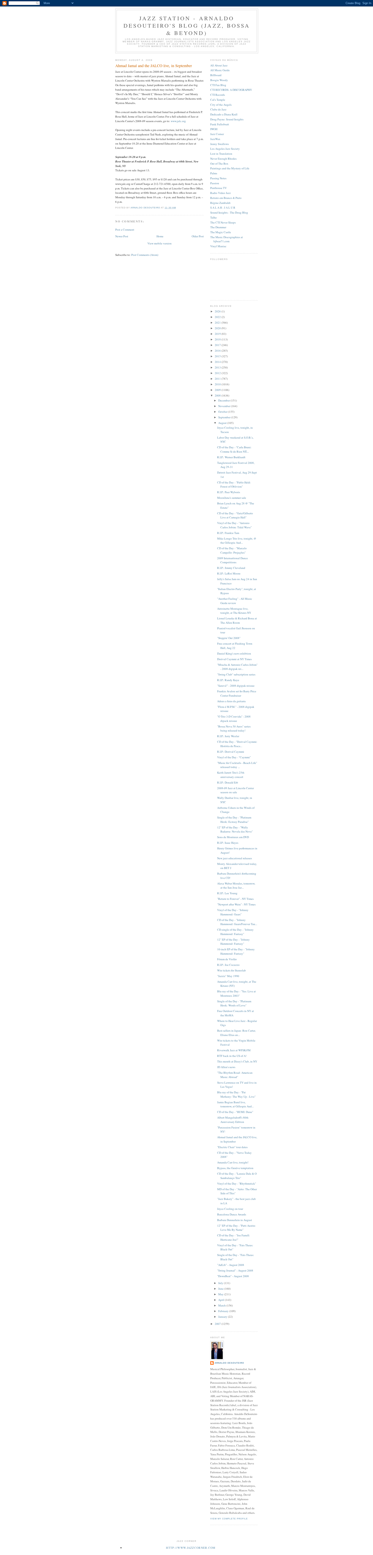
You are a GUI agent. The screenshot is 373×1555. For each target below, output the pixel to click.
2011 (218, 379)
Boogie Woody (219, 80)
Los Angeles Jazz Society (225, 149)
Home (159, 236)
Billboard (215, 75)
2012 (218, 373)
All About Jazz (219, 65)
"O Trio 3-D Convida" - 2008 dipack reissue (234, 719)
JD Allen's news (226, 1067)
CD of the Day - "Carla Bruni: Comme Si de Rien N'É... (234, 449)
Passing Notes (218, 178)
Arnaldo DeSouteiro (229, 1363)
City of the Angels (221, 105)
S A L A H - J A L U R (222, 207)
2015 (218, 356)
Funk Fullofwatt (219, 124)
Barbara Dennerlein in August (234, 1220)
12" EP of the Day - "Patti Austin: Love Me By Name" (236, 1228)
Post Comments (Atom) (144, 255)
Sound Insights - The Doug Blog (229, 212)
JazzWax (215, 139)
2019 (218, 334)
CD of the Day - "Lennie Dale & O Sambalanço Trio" (237, 1176)
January (223, 1317)
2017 (218, 345)
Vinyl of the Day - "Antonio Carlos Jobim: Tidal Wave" (234, 525)
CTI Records (217, 95)
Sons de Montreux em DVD (233, 837)
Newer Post (121, 236)
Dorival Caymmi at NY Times (234, 659)
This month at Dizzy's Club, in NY (237, 1061)
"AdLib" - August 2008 (230, 1265)
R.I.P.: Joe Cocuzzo (228, 965)
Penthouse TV (218, 188)
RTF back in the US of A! (232, 1056)
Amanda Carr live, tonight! (232, 1162)
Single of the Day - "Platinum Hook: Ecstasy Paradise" (234, 819)
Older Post (198, 236)
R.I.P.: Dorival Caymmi (230, 752)
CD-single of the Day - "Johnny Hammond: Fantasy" (235, 932)
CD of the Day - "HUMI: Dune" (235, 1112)
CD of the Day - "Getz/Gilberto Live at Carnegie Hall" (235, 515)
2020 (218, 328)
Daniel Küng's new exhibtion (234, 653)
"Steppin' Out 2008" (228, 638)
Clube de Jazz (218, 109)
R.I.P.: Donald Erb (227, 782)
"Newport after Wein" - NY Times (236, 904)
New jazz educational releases (234, 858)
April (221, 1300)
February (223, 1311)
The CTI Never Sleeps (223, 222)
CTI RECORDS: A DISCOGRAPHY (231, 90)
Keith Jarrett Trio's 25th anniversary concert (230, 775)
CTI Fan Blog (218, 85)
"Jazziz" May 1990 (228, 976)
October (223, 412)
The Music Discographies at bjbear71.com (226, 239)
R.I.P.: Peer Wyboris (228, 492)
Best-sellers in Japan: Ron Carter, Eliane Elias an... (236, 1033)
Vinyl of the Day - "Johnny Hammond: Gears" (232, 912)
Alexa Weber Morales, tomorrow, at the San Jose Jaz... (236, 885)
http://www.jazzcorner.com (191, 1548)
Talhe (213, 217)
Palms (213, 173)
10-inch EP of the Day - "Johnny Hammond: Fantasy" (236, 951)
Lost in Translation (221, 154)
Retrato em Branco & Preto (226, 198)
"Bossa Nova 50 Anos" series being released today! (234, 728)
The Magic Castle (220, 232)
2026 (218, 311)
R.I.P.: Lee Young (227, 893)
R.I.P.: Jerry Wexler (228, 736)
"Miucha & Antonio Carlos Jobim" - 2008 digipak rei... (237, 667)
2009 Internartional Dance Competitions (232, 560)
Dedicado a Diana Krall (223, 114)
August (222, 423)
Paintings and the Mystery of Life (229, 168)
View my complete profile (229, 1518)
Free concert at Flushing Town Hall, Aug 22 (234, 646)
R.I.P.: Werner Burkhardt (231, 457)
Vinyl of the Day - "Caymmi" (234, 757)
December (224, 400)
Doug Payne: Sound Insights (226, 119)
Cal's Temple (217, 100)
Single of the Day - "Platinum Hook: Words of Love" (234, 1003)
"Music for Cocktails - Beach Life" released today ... (237, 765)
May (221, 1294)
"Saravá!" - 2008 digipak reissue (235, 686)
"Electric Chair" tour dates (232, 1147)
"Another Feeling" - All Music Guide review (234, 601)
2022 (218, 317)
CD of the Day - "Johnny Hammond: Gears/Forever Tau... (237, 922)
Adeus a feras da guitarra (231, 701)
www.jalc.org (178, 121)
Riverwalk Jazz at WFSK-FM (234, 1050)
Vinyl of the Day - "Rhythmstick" (236, 1183)
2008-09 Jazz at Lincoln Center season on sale (235, 790)
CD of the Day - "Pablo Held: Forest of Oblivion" (234, 484)
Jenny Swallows (219, 144)
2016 (218, 351)
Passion (214, 183)
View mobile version (159, 243)
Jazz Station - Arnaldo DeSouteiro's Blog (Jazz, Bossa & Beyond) (186, 25)
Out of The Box (219, 163)
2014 (218, 362)
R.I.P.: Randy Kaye (228, 680)
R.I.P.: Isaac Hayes (227, 843)
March (222, 1305)
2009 (218, 390)
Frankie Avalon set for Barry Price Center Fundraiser (236, 693)
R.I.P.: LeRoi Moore (228, 573)
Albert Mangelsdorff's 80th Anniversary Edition (232, 1120)
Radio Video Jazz (220, 193)
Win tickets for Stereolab (231, 970)
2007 (218, 1324)
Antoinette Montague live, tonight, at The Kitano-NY (234, 611)
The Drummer (218, 227)
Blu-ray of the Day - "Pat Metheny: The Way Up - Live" (236, 1094)
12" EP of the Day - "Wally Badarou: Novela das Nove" (235, 829)
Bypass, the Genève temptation (235, 1168)
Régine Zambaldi (220, 203)
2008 (218, 395)
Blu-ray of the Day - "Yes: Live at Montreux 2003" (236, 993)
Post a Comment (124, 229)
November (224, 406)
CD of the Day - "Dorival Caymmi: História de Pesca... (237, 744)
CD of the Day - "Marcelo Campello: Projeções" (232, 550)
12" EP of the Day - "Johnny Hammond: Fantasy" (233, 942)
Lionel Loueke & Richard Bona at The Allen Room (237, 620)
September (224, 417)
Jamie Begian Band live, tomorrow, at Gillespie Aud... (235, 1104)
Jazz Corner (217, 134)
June (221, 1289)
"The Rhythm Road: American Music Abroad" (235, 1075)
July (221, 1283)
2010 (218, 384)
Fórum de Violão (227, 959)
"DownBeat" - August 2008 (233, 1276)
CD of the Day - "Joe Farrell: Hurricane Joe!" (233, 1237)
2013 (218, 367)
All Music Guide (220, 70)
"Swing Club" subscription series (236, 674)
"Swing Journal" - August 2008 (235, 1270)
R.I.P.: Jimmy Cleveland (231, 568)
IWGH (213, 129)
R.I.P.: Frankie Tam (228, 533)
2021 (218, 322)
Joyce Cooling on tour (230, 1209)
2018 (218, 339)
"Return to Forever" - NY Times (235, 899)
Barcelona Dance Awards (231, 1214)
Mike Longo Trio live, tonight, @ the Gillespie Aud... (236, 541)
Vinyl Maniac (218, 246)
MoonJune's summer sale (231, 498)
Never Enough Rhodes (223, 159)
